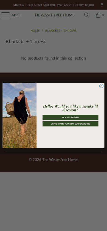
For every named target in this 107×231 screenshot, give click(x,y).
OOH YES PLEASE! (70, 117)
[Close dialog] (101, 86)
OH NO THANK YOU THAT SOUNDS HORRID (71, 123)
